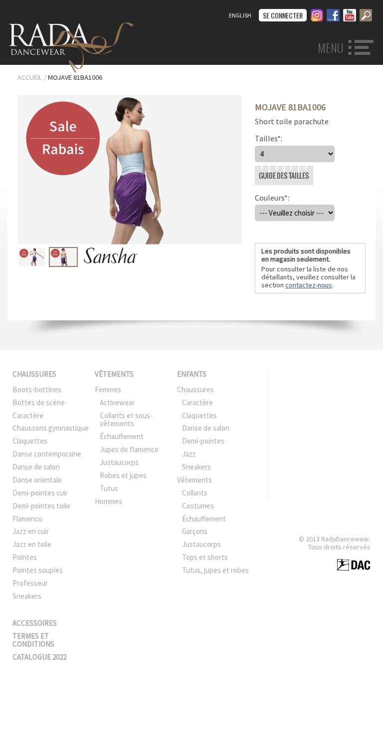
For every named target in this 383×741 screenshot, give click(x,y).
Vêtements (114, 374)
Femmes (108, 389)
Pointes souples (37, 570)
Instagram (316, 13)
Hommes (108, 501)
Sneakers (26, 596)
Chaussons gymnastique (50, 428)
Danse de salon (36, 467)
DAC (354, 565)
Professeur (30, 583)
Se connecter (283, 15)
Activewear (117, 402)
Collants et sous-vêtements (126, 420)
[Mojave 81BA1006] (129, 242)
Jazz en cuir (30, 531)
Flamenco (27, 518)
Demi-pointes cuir (40, 492)
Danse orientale (37, 480)
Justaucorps (119, 462)
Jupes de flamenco (129, 449)
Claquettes (29, 441)
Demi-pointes (203, 441)
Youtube (349, 13)
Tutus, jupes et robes (215, 570)
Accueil (29, 77)
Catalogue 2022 (39, 657)
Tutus (109, 488)
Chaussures (34, 374)
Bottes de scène (38, 402)
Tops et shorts (205, 557)
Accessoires (34, 623)
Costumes (198, 505)
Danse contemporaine (46, 454)
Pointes (24, 557)
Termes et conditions (33, 640)
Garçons (194, 531)
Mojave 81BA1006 (75, 77)
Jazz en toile (31, 544)
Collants (194, 492)
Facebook (333, 13)
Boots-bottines (36, 389)
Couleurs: (272, 198)
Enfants (191, 374)
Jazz (189, 454)
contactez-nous (308, 284)
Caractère (27, 415)
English (240, 15)
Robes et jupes (123, 475)
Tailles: (268, 138)
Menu (330, 48)
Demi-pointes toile (41, 505)
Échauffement (122, 436)
